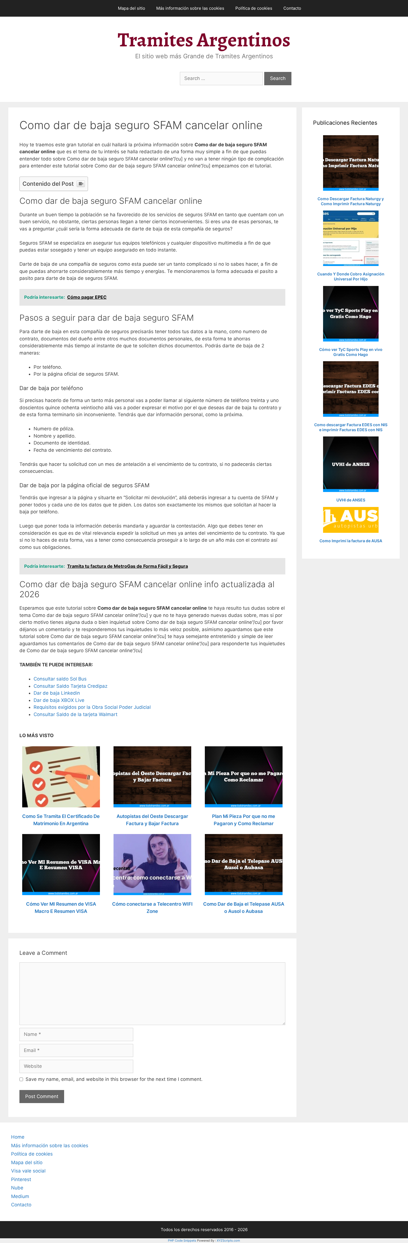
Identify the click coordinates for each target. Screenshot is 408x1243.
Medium (20, 1196)
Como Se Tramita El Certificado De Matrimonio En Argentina (61, 819)
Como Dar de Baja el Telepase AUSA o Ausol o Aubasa (243, 907)
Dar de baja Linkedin (57, 693)
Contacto (292, 8)
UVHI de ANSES (350, 500)
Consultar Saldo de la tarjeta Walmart (75, 714)
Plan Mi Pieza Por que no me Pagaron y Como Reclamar (243, 819)
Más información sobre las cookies (190, 8)
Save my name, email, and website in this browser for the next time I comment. (114, 1079)
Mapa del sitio (131, 8)
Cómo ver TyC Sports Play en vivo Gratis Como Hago (350, 352)
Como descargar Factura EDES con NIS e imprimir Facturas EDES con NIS (350, 427)
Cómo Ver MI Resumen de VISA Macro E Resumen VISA (61, 907)
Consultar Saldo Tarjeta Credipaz (70, 686)
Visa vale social (28, 1171)
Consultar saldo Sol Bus (60, 679)
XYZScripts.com (228, 1240)
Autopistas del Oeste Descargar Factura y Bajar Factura (152, 819)
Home (17, 1137)
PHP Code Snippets (182, 1240)
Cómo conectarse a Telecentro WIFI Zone (152, 907)
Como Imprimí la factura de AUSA (350, 540)
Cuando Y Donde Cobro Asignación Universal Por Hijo (350, 276)
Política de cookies (253, 8)
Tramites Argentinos (204, 39)
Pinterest (21, 1179)
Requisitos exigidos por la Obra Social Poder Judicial (92, 707)
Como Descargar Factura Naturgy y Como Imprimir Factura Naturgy (351, 201)
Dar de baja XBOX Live (59, 700)
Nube (17, 1188)
